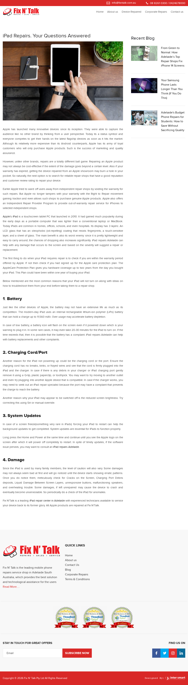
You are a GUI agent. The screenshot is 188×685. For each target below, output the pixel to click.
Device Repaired (131, 11)
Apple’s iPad (10, 216)
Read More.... (11, 587)
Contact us (177, 11)
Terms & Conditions (77, 579)
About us (112, 11)
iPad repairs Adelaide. (66, 447)
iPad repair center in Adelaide (47, 500)
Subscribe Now (77, 653)
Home (100, 11)
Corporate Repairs (156, 11)
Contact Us (72, 565)
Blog (68, 570)
